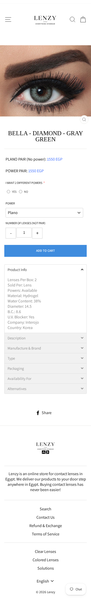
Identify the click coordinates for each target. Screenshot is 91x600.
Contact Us (45, 517)
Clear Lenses (45, 551)
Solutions (45, 568)
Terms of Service (45, 534)
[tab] (45, 269)
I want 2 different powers (24, 183)
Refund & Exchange (45, 525)
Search (45, 509)
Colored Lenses (46, 560)
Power (10, 203)
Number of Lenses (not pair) (26, 223)
